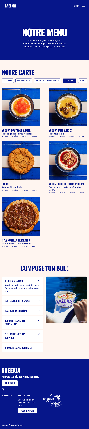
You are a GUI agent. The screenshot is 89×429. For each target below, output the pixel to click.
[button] (76, 5)
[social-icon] (3, 389)
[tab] (8, 81)
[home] (10, 5)
